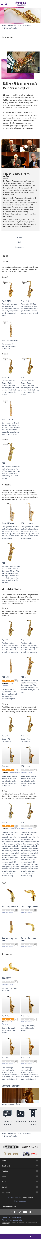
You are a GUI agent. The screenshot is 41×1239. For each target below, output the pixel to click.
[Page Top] (30, 1236)
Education (5, 1171)
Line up (19, 237)
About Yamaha (6, 1192)
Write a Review (26, 772)
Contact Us (6, 1218)
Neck (19, 242)
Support (4, 1187)
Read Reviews (15, 772)
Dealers (4, 1181)
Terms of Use (16, 1218)
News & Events (6, 1166)
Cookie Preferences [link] (9, 1207)
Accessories (19, 247)
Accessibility (17, 1220)
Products (4, 1160)
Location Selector (14, 1197)
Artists (4, 1176)
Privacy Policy (7, 1220)
